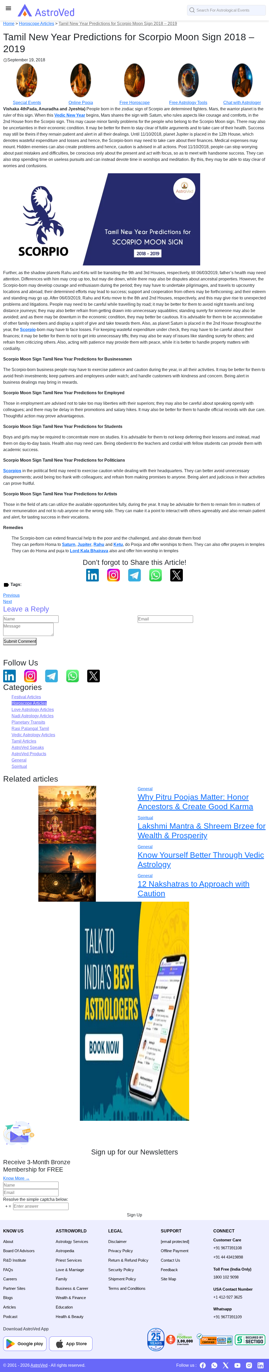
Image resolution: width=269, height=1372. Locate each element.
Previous (11, 595)
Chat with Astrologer (242, 102)
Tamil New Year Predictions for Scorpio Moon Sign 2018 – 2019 (118, 23)
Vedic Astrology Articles (33, 735)
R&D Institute (14, 1260)
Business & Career (72, 1288)
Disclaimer (117, 1241)
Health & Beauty (70, 1316)
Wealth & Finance (71, 1297)
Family (61, 1279)
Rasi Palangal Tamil (30, 728)
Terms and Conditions (127, 1288)
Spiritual (19, 766)
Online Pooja (81, 102)
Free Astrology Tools (188, 102)
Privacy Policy (120, 1250)
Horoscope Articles (36, 23)
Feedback (169, 1269)
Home (8, 23)
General (19, 760)
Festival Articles (26, 697)
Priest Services (69, 1260)
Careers (10, 1279)
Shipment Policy (122, 1279)
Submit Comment (20, 641)
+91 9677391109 (227, 1317)
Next (7, 601)
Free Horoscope (135, 102)
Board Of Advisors (19, 1250)
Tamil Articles (24, 741)
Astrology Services (72, 1241)
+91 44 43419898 (228, 1257)
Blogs (8, 1297)
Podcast (10, 1316)
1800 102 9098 (226, 1277)
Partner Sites (14, 1288)
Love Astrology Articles (33, 709)
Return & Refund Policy (128, 1260)
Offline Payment (174, 1250)
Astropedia (65, 1250)
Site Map (168, 1279)
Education (64, 1307)
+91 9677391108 (227, 1248)
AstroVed (39, 1365)
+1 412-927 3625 (227, 1297)
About (8, 1241)
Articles (9, 1307)
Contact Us (170, 1260)
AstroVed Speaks (28, 747)
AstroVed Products (29, 754)
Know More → (16, 1178)
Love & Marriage (70, 1269)
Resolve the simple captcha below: (35, 1199)
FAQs (8, 1269)
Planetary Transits (28, 722)
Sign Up (134, 1215)
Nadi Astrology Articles (33, 716)
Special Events (27, 102)
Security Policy (121, 1269)
